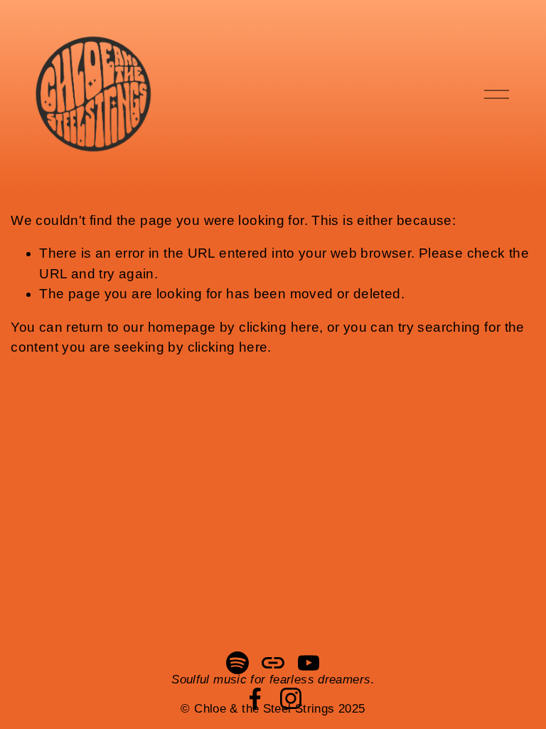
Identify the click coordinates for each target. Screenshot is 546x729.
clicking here (279, 327)
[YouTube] (308, 662)
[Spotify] (237, 662)
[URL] (273, 662)
